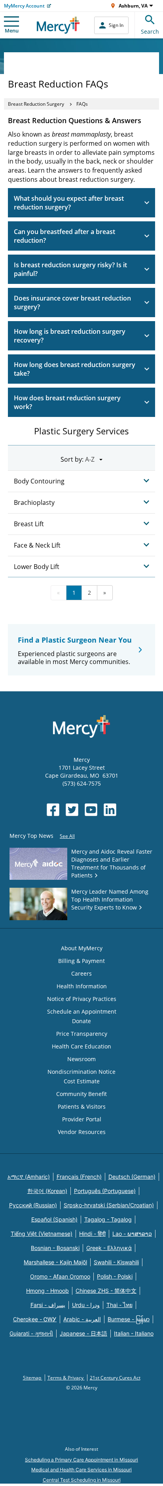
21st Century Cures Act (115, 1377)
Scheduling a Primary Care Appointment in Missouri (81, 1460)
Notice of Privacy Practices (81, 999)
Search (150, 31)
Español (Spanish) (54, 1219)
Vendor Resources (82, 1132)
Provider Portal (81, 1119)
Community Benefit (81, 1094)
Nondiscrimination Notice (81, 1071)
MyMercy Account (24, 5)
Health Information (82, 986)
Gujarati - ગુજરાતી (31, 1333)
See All (67, 836)
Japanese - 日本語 (83, 1333)
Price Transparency (81, 1033)
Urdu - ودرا (86, 1304)
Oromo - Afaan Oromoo (60, 1276)
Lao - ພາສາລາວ (132, 1233)
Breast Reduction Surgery (36, 104)
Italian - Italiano (134, 1333)
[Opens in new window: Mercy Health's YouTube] (91, 809)
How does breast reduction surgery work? (67, 402)
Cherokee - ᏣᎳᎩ (35, 1319)
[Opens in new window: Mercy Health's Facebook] (53, 809)
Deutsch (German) (131, 1176)
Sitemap (32, 1377)
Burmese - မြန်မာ (129, 1319)
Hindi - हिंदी (92, 1233)
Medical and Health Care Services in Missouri (81, 1470)
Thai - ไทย (119, 1304)
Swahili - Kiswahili (116, 1262)
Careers (81, 973)
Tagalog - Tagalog (108, 1219)
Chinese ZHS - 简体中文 (106, 1290)
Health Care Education (81, 1046)
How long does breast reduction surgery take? (74, 369)
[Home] (58, 25)
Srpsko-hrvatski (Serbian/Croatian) (109, 1205)
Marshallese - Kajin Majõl (55, 1262)
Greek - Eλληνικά (109, 1247)
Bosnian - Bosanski (55, 1247)
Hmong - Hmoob (47, 1290)
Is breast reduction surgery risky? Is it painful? (70, 269)
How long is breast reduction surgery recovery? (69, 335)
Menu (12, 30)
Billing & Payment (81, 961)
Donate (81, 1021)
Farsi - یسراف (47, 1304)
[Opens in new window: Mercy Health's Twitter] (72, 809)
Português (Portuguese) (105, 1190)
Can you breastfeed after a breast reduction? (64, 236)
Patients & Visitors (82, 1106)
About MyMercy (81, 948)
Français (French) (79, 1176)
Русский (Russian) (33, 1205)
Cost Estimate (82, 1081)
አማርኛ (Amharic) (29, 1176)
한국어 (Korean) (47, 1190)
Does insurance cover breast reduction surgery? (72, 302)
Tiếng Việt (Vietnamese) (41, 1233)
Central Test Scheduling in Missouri (82, 1480)
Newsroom (81, 1059)
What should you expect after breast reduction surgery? (69, 202)
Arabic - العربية (82, 1319)
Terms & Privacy (66, 1377)
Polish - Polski (115, 1276)
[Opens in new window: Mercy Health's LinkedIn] (110, 809)
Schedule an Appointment (81, 1011)
